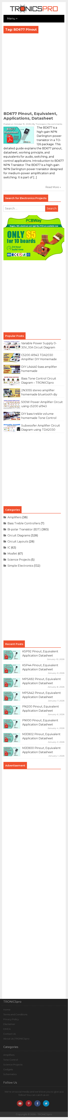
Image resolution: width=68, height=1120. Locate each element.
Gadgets (8, 1069)
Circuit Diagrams (18, 535)
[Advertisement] (34, 73)
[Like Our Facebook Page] (37, 1103)
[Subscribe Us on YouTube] (20, 1103)
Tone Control (10, 1059)
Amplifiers (14, 517)
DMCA (7, 1029)
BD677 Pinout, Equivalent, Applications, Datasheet (30, 116)
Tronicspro (41, 124)
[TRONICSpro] (34, 12)
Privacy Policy (11, 1019)
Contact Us (9, 1033)
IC (8, 547)
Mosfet (12, 553)
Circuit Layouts (17, 541)
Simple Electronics (20, 565)
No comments (55, 124)
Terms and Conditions (15, 1014)
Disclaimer (9, 1024)
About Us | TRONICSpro (16, 1038)
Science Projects (18, 559)
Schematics (10, 1074)
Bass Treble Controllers (23, 523)
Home (6, 1009)
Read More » (53, 187)
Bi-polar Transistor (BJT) (24, 529)
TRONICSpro (45, 1114)
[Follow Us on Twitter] (46, 1103)
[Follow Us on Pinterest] (29, 1103)
